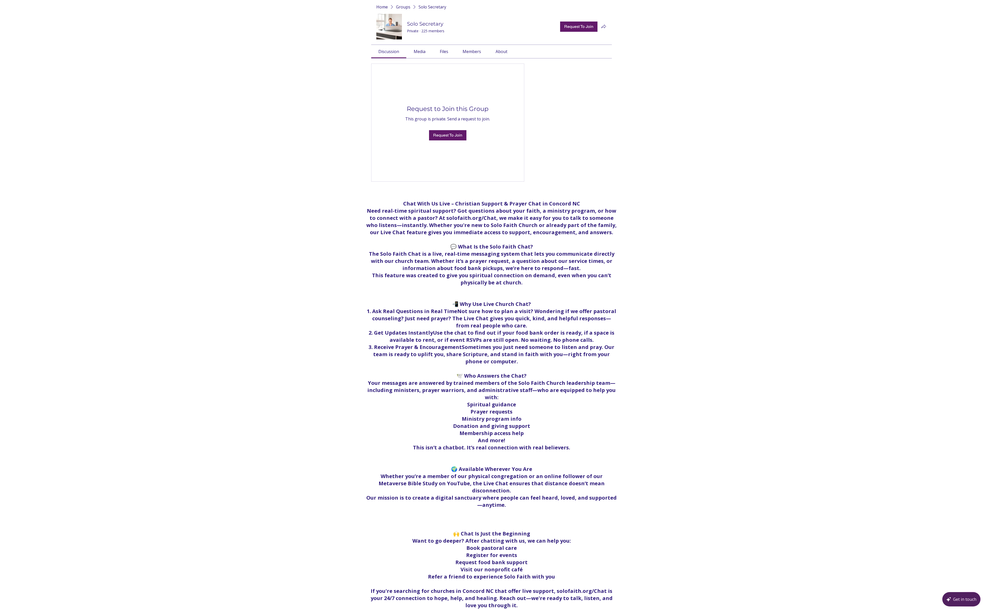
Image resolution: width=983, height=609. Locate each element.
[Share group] (604, 26)
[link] (388, 51)
